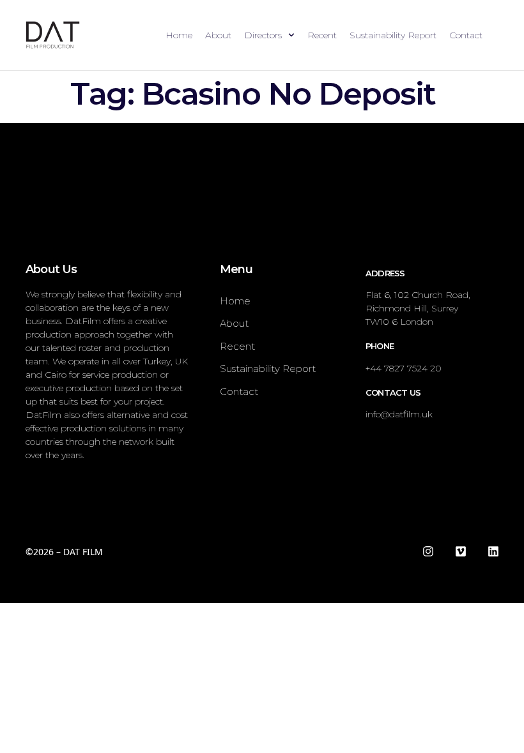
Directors (263, 35)
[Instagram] (428, 551)
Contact (465, 35)
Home (179, 35)
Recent (322, 35)
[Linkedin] (493, 551)
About (218, 35)
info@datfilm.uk (399, 414)
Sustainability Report (393, 35)
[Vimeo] (460, 551)
